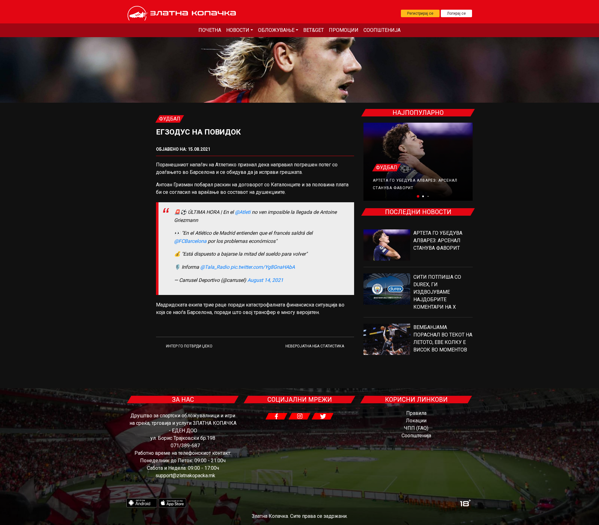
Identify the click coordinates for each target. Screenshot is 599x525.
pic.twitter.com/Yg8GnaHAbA (263, 267)
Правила (416, 413)
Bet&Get (313, 30)
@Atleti (243, 212)
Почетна (209, 30)
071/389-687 (185, 446)
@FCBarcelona (190, 241)
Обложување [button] (276, 30)
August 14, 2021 (265, 280)
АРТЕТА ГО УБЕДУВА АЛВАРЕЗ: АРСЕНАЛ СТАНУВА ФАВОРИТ (437, 240)
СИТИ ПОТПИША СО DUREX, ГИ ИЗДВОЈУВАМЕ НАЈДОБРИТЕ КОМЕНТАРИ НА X (437, 292)
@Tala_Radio (214, 267)
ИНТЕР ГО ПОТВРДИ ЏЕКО (189, 346)
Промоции (343, 30)
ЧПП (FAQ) (416, 428)
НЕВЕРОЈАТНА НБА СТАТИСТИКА (314, 346)
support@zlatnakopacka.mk (185, 475)
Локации (416, 421)
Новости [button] (237, 30)
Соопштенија (382, 30)
